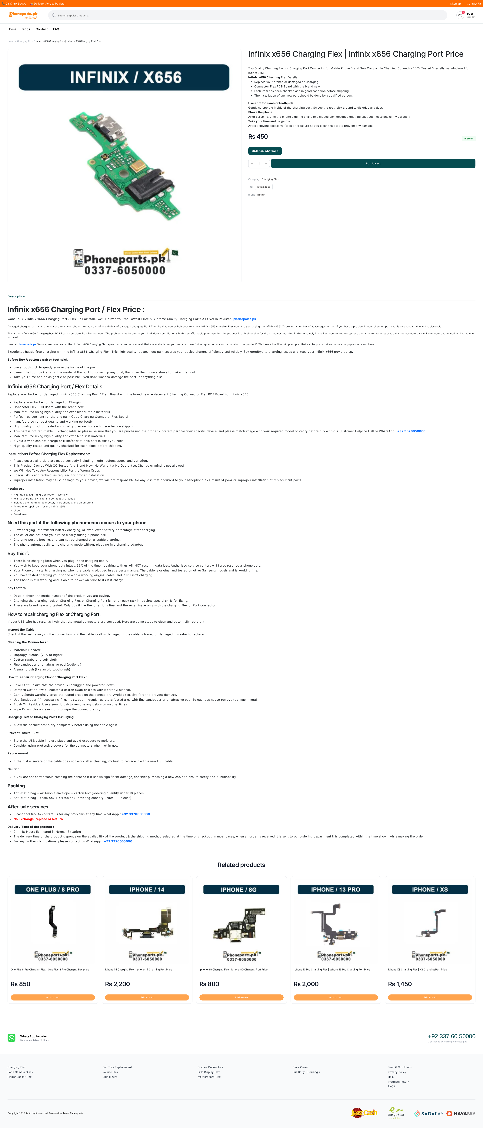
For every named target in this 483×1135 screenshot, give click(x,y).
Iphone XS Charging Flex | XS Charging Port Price (417, 969)
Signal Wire (110, 1076)
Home (12, 29)
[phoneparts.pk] (23, 15)
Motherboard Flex (209, 1076)
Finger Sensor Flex (20, 1076)
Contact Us (474, 3)
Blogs (26, 29)
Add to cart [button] (52, 997)
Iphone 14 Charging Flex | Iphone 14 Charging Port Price (138, 969)
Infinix (261, 194)
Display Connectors (210, 1067)
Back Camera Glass (20, 1072)
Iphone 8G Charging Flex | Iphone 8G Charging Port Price (233, 969)
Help (391, 1076)
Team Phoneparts (73, 1113)
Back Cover (300, 1067)
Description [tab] (16, 296)
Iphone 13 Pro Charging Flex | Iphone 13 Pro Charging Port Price (332, 969)
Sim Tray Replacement (117, 1067)
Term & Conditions (400, 1067)
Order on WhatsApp (265, 150)
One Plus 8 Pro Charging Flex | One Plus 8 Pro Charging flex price (50, 969)
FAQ (56, 29)
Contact (42, 29)
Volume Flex (110, 1072)
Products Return (398, 1081)
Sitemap (456, 3)
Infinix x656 (264, 186)
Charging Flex (25, 41)
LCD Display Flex (209, 1072)
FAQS (391, 1086)
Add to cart (373, 163)
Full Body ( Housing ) (306, 1072)
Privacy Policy (397, 1072)
